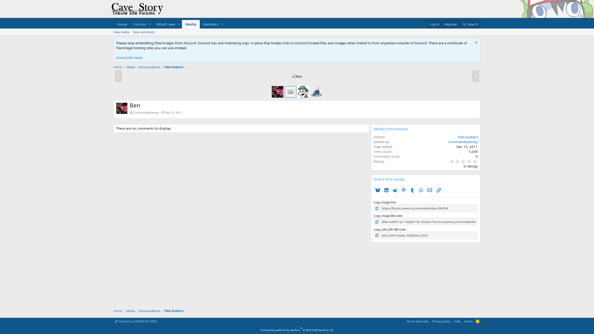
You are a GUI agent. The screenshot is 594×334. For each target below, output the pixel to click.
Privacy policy (441, 321)
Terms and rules (418, 321)
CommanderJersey (146, 112)
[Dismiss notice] (476, 43)
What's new (166, 24)
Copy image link (385, 202)
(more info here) (129, 57)
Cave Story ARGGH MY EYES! (137, 321)
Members (211, 24)
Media (190, 24)
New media (121, 32)
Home (122, 24)
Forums (140, 24)
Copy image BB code (388, 216)
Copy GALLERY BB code (390, 229)
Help (457, 321)
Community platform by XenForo (297, 330)
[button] (150, 24)
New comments (144, 32)
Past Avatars (468, 137)
